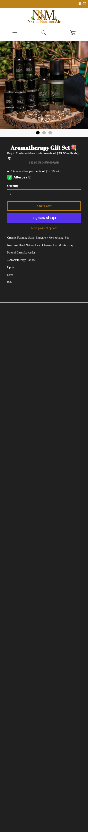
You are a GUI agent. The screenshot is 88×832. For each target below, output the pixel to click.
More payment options (44, 228)
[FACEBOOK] (79, 4)
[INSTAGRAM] (84, 4)
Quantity (12, 185)
